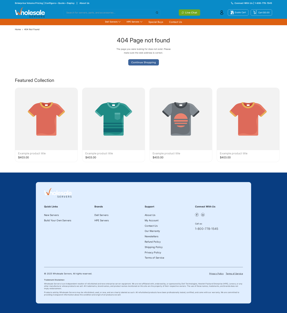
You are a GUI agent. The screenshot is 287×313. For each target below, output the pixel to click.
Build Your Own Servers (57, 220)
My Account (151, 220)
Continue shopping (143, 62)
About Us (84, 3)
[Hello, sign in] (222, 12)
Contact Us (151, 225)
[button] (261, 12)
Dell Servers (101, 215)
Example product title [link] (32, 153)
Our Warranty (152, 230)
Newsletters (151, 236)
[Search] (156, 12)
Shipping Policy (154, 247)
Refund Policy (153, 241)
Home (18, 29)
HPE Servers (101, 220)
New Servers (51, 215)
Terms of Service (154, 257)
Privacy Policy (153, 252)
